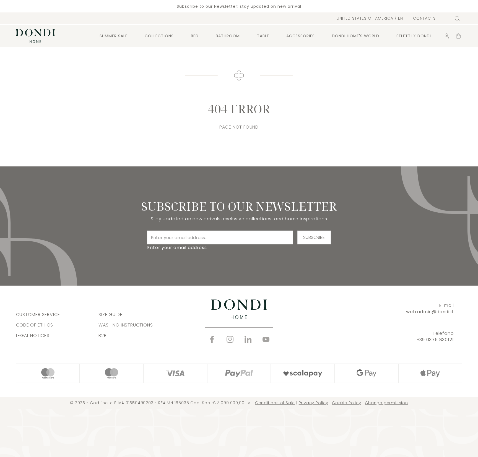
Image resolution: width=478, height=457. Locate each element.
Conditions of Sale (275, 403)
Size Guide (110, 314)
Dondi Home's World (355, 36)
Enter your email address (177, 247)
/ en (370, 18)
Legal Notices (33, 335)
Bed (195, 36)
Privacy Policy (313, 403)
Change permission (386, 403)
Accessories (300, 36)
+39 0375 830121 (435, 339)
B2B (102, 335)
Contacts (424, 18)
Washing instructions (125, 325)
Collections (159, 36)
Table (263, 36)
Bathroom (228, 36)
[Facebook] (212, 339)
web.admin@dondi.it (430, 312)
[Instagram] (230, 339)
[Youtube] (266, 339)
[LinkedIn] (248, 339)
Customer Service (38, 314)
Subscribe (314, 237)
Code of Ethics (34, 325)
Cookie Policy (346, 403)
